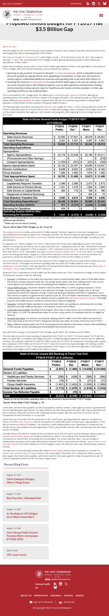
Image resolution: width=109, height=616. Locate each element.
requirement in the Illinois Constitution (31, 237)
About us (26, 595)
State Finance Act (26, 422)
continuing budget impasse (65, 95)
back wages (57, 450)
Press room (41, 595)
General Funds (50, 107)
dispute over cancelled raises (15, 453)
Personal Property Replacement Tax (63, 251)
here (16, 244)
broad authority (39, 82)
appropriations (25, 100)
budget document (14, 232)
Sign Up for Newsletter (43, 602)
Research (56, 595)
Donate (68, 595)
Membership (76, 3)
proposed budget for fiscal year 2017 (23, 57)
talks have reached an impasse (82, 298)
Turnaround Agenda (65, 73)
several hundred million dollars (16, 436)
